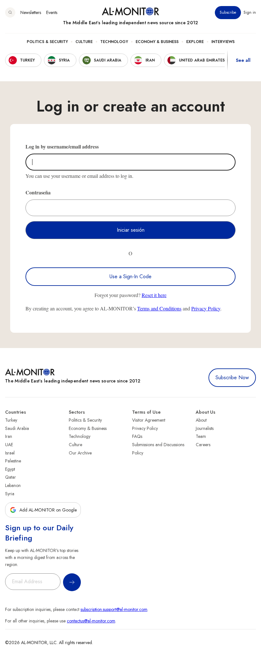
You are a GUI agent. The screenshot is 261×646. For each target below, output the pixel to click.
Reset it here (154, 295)
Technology (114, 42)
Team (201, 436)
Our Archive (80, 453)
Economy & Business (157, 42)
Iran (8, 436)
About (201, 420)
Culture (84, 42)
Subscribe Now (232, 377)
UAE (9, 444)
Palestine (13, 461)
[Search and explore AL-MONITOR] (10, 12)
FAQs (137, 436)
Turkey (11, 420)
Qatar (10, 477)
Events (51, 12)
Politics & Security (47, 42)
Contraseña (38, 192)
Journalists (205, 428)
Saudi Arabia (17, 428)
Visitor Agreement (148, 420)
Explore (195, 42)
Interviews (223, 42)
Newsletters (30, 12)
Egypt (10, 469)
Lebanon (13, 485)
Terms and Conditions (159, 308)
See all (243, 60)
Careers (203, 444)
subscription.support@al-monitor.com (114, 609)
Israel (10, 453)
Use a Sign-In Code (130, 276)
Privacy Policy (205, 308)
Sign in (249, 12)
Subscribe (228, 12)
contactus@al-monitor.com (91, 621)
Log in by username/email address (62, 146)
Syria (9, 493)
